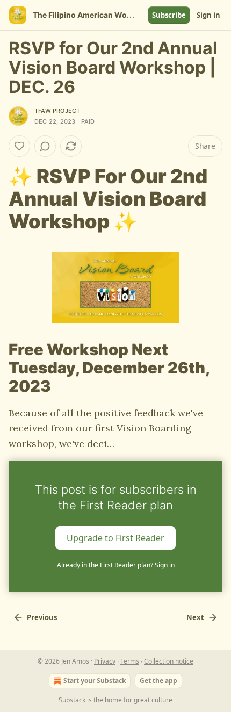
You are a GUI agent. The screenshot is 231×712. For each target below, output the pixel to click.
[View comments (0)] (45, 146)
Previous (42, 617)
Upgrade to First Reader (115, 538)
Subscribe (169, 15)
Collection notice (168, 661)
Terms (129, 661)
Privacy (105, 661)
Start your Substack (94, 680)
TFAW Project (57, 110)
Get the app (158, 680)
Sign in (208, 15)
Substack (72, 699)
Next (195, 617)
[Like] (19, 146)
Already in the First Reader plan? (116, 565)
